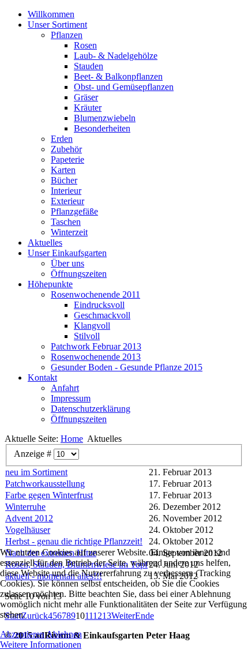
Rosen (85, 45)
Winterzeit (69, 232)
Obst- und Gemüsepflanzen (124, 87)
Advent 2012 (29, 518)
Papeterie (67, 159)
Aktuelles (45, 242)
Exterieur (67, 201)
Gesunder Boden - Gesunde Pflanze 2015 (126, 367)
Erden (62, 139)
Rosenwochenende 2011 (95, 294)
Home (72, 439)
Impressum (71, 398)
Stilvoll (87, 336)
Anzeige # (34, 454)
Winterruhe (25, 507)
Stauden (88, 66)
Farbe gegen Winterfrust (49, 495)
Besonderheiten (102, 128)
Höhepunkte (50, 284)
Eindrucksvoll (99, 305)
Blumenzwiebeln (105, 118)
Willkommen (51, 14)
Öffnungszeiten (79, 274)
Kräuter (88, 107)
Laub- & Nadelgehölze (115, 56)
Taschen (66, 222)
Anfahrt (65, 388)
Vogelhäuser (27, 530)
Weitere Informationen (40, 644)
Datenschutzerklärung (90, 409)
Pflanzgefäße (74, 211)
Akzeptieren (22, 634)
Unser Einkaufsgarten (67, 253)
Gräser (86, 97)
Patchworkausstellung (45, 484)
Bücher (64, 180)
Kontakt (42, 377)
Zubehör (66, 149)
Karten (63, 170)
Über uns (67, 263)
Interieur (66, 191)
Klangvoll (92, 325)
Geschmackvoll (102, 315)
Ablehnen (64, 634)
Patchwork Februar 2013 (96, 346)
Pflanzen (66, 35)
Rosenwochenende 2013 (96, 357)
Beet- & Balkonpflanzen (118, 76)
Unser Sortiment (57, 24)
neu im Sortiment (36, 472)
